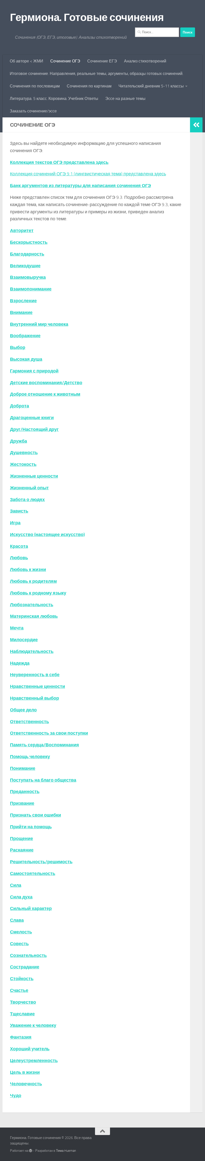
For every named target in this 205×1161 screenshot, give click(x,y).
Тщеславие (22, 1014)
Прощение (21, 838)
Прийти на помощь (31, 827)
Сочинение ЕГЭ (102, 61)
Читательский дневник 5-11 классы (151, 86)
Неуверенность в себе (35, 674)
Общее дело (23, 710)
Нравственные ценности (37, 686)
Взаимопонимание (31, 289)
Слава (17, 920)
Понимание (22, 768)
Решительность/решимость (41, 862)
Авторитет (22, 230)
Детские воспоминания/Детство (46, 382)
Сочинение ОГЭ (65, 61)
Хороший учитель (30, 1049)
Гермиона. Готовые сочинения (87, 17)
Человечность (26, 1084)
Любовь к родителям (33, 581)
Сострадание (24, 967)
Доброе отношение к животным (45, 394)
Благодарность (27, 254)
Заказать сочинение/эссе (33, 111)
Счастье (19, 990)
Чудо (15, 1095)
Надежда (20, 663)
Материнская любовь (34, 616)
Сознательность (28, 955)
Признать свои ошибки (35, 815)
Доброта (19, 406)
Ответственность (29, 721)
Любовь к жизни (28, 569)
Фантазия (21, 1037)
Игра (15, 523)
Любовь (19, 558)
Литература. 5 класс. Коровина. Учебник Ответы (54, 98)
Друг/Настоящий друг (34, 429)
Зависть (19, 511)
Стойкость (22, 978)
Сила (15, 885)
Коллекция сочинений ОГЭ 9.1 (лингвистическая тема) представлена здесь (88, 174)
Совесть (19, 943)
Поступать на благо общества (43, 780)
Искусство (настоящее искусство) (47, 534)
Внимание (21, 312)
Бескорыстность (29, 242)
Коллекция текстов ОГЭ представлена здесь (59, 162)
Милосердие (24, 639)
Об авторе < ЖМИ (26, 61)
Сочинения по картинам (89, 86)
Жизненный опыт (29, 488)
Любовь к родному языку (38, 593)
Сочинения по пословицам (35, 86)
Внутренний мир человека (39, 324)
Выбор (17, 347)
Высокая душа (26, 359)
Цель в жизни (25, 1072)
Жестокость (23, 464)
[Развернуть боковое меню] (196, 124)
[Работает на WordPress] (30, 1150)
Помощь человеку (30, 756)
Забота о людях (27, 499)
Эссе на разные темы (125, 98)
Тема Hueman (66, 1151)
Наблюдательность (32, 651)
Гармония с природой (34, 371)
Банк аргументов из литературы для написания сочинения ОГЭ (80, 185)
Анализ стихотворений (145, 61)
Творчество (23, 1002)
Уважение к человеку (33, 1025)
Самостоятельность (32, 873)
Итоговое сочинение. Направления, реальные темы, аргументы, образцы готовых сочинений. (96, 73)
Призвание (22, 803)
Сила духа (21, 897)
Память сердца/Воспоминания (44, 745)
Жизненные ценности (34, 476)
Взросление (23, 300)
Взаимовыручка (28, 277)
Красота (19, 546)
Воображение (25, 335)
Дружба (18, 441)
